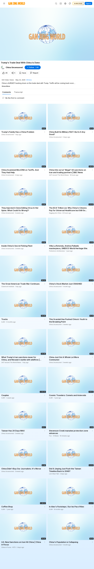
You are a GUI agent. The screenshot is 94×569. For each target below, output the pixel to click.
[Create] (61, 3)
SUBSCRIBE (78, 3)
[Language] (65, 3)
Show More (6, 86)
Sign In (88, 3)
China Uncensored (14, 67)
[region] (47, 34)
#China (29, 80)
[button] (47, 83)
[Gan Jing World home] (16, 3)
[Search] (56, 3)
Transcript (18, 92)
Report (35, 73)
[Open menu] (4, 3)
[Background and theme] (70, 3)
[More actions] (44, 132)
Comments (6, 92)
